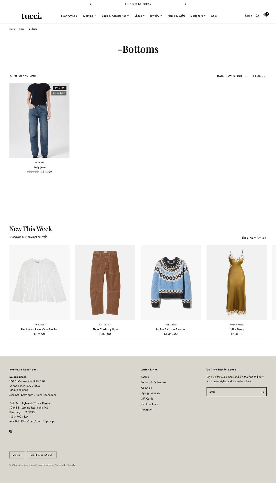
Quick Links (149, 369)
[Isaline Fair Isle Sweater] (171, 282)
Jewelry (154, 16)
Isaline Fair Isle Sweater (171, 329)
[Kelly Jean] (39, 120)
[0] (264, 15)
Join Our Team (149, 404)
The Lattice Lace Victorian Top (39, 329)
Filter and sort (25, 75)
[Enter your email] (263, 391)
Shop (21, 29)
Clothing (88, 16)
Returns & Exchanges (153, 382)
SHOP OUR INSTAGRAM (138, 4)
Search (145, 377)
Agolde (39, 162)
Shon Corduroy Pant (105, 329)
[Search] (257, 15)
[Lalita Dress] (237, 282)
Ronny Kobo (236, 324)
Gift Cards (147, 399)
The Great (39, 324)
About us (146, 388)
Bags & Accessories (114, 16)
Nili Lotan (105, 324)
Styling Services (150, 393)
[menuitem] (69, 16)
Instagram (146, 409)
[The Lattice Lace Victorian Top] (39, 282)
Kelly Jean (39, 167)
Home (12, 29)
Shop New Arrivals (254, 237)
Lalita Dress (236, 329)
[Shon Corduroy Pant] (105, 282)
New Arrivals (69, 16)
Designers (196, 16)
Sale (214, 16)
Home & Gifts (176, 16)
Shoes (138, 16)
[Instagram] (13, 431)
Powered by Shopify (64, 465)
